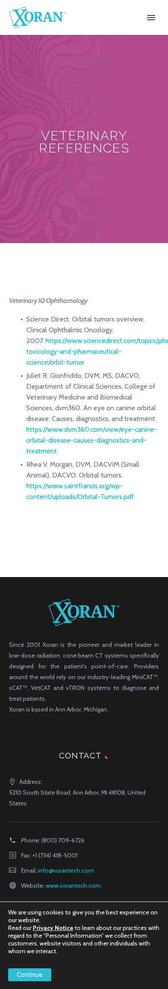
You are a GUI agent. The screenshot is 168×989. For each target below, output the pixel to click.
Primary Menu (151, 17)
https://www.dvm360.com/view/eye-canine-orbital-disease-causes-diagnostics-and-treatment (91, 440)
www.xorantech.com (73, 885)
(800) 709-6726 (62, 840)
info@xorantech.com (66, 870)
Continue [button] (30, 975)
